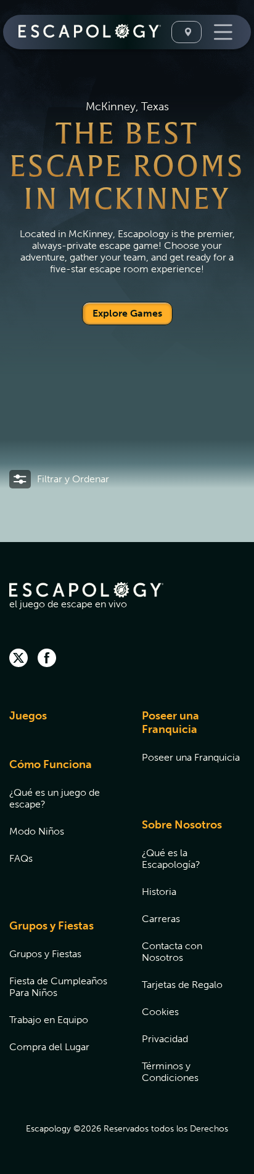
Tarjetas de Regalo (182, 984)
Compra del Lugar (49, 1047)
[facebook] (47, 659)
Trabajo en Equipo (48, 1020)
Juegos (28, 716)
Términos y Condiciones (170, 1071)
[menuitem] (60, 723)
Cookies (160, 1012)
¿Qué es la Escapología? (171, 858)
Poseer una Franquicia (170, 722)
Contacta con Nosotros (172, 951)
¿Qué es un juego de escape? (54, 798)
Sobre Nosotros (182, 825)
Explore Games (127, 313)
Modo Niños (36, 831)
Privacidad (165, 1039)
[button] (59, 479)
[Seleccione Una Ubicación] (186, 32)
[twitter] (18, 659)
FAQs (21, 858)
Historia (159, 891)
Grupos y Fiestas (51, 926)
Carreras (161, 919)
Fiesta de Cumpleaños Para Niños (58, 986)
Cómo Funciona (50, 764)
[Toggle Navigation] (221, 32)
